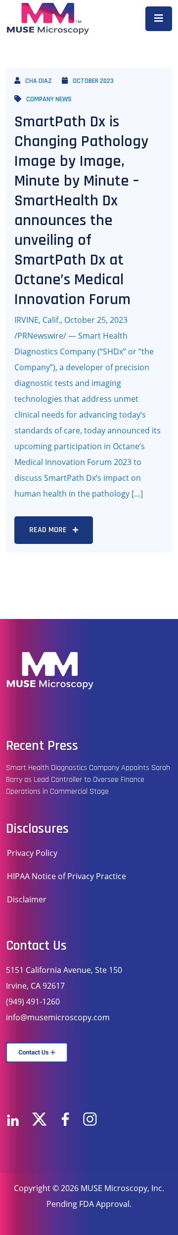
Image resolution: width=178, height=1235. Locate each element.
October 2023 (93, 81)
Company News (49, 99)
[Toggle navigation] (158, 18)
